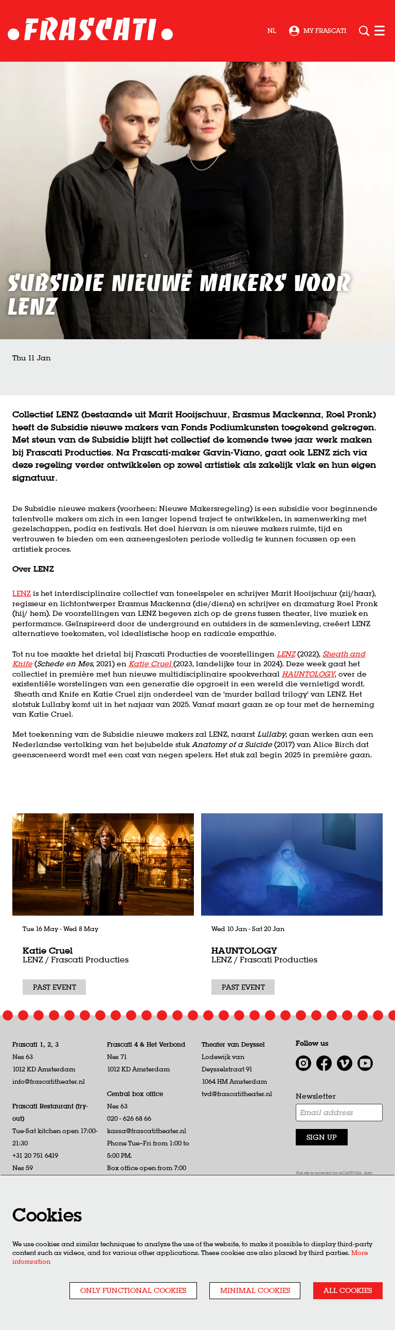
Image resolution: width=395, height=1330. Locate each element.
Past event (54, 987)
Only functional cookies (133, 1290)
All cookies (348, 1290)
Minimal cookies (255, 1290)
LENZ (21, 593)
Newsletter (316, 1096)
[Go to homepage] (90, 31)
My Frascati (324, 30)
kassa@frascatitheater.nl (146, 1130)
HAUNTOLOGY (308, 674)
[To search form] (364, 31)
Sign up (322, 1137)
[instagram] (303, 1063)
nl (271, 31)
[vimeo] (344, 1063)
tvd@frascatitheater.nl (237, 1093)
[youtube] (365, 1063)
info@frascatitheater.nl (48, 1081)
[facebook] (324, 1063)
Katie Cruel (48, 950)
